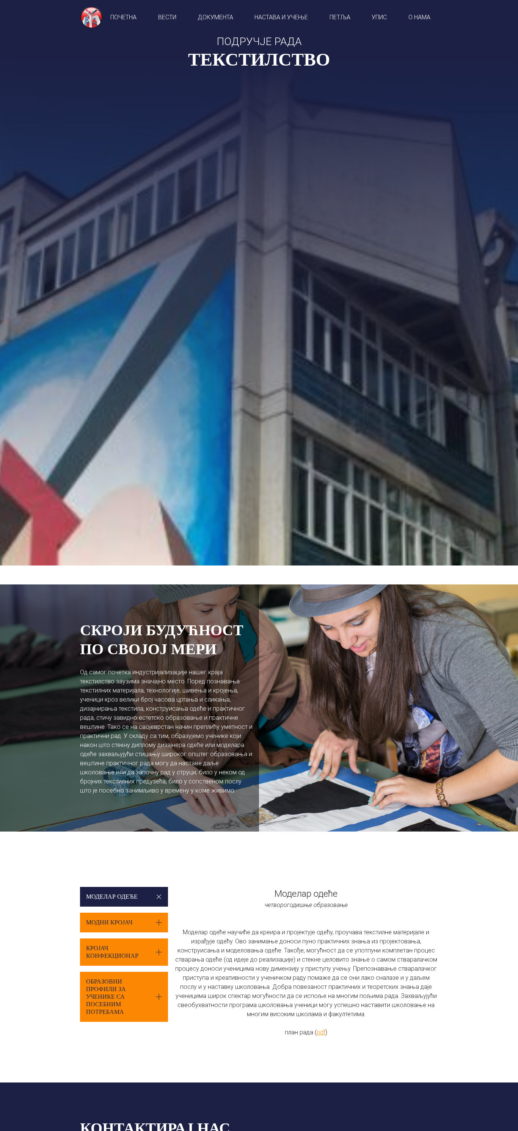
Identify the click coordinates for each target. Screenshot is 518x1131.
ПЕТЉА (340, 17)
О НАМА (419, 17)
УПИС (379, 17)
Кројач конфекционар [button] (112, 952)
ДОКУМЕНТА (215, 17)
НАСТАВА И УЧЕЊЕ (281, 17)
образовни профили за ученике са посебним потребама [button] (106, 996)
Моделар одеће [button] (112, 896)
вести (167, 17)
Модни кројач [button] (109, 922)
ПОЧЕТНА (123, 17)
